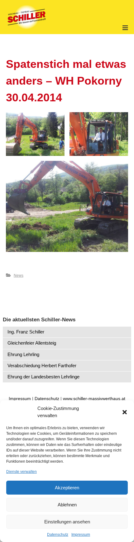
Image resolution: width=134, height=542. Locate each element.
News (18, 275)
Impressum (80, 534)
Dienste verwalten (21, 471)
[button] (125, 412)
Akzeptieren (67, 487)
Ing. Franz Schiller (25, 331)
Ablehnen (67, 504)
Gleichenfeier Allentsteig (31, 343)
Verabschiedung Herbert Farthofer (41, 365)
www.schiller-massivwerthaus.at (94, 398)
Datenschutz (57, 534)
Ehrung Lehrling (23, 354)
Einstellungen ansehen (67, 521)
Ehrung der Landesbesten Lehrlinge (43, 376)
